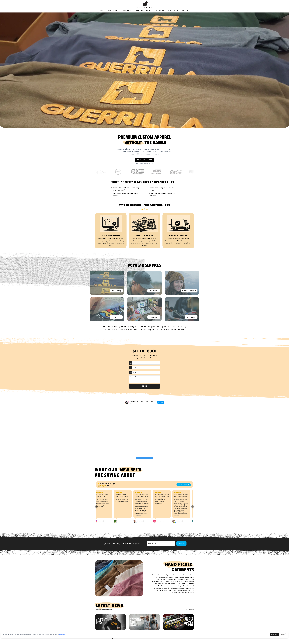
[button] (96, 506)
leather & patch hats (189, 291)
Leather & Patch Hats (143, 10)
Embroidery (127, 10)
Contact (185, 10)
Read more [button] (121, 515)
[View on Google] (97, 521)
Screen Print (113, 10)
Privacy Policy (62, 634)
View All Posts (189, 610)
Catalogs (160, 10)
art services (153, 317)
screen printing (116, 291)
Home (102, 10)
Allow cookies (274, 634)
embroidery (153, 291)
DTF (116, 317)
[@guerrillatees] (126, 402)
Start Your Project (144, 160)
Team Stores (173, 10)
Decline (283, 634)
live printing (191, 317)
